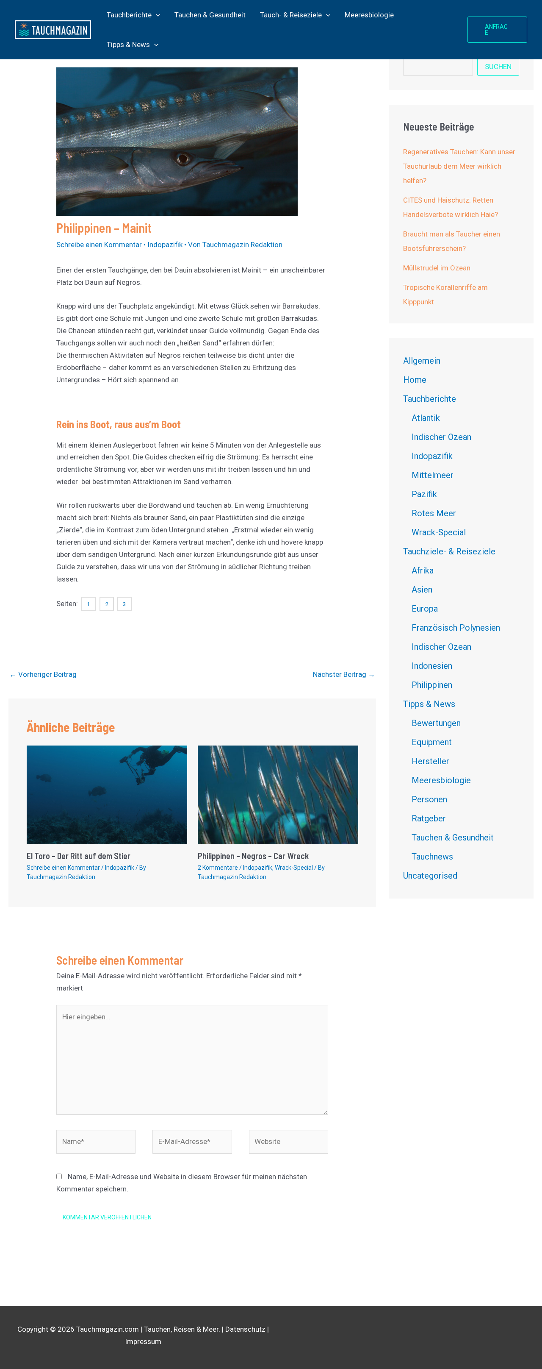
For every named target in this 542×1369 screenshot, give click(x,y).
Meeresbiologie (369, 15)
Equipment (432, 742)
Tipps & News (128, 44)
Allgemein (421, 361)
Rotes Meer (434, 513)
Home (414, 380)
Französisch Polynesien (456, 628)
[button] (156, 15)
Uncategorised (430, 876)
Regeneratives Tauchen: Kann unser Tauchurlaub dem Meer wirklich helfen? (459, 166)
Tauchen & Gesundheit (210, 15)
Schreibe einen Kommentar (99, 244)
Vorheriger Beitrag (43, 674)
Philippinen (432, 685)
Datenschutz (245, 1329)
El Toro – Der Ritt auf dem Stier (78, 856)
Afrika (423, 570)
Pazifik (424, 494)
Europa (425, 609)
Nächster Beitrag (344, 674)
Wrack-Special (294, 867)
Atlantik (426, 418)
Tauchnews (432, 856)
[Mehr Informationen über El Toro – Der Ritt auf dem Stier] (107, 794)
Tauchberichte (129, 15)
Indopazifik (165, 244)
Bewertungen (436, 723)
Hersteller (430, 761)
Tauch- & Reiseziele (291, 15)
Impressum (143, 1341)
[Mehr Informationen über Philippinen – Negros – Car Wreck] (278, 794)
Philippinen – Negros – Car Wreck (253, 856)
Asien (422, 589)
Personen (429, 799)
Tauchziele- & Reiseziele (449, 551)
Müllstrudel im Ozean (436, 268)
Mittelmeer (433, 475)
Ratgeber (429, 818)
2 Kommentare (218, 867)
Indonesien (432, 666)
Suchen (498, 66)
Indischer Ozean (441, 437)
